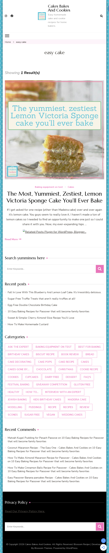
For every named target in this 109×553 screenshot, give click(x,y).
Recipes (68, 407)
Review (84, 407)
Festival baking (18, 384)
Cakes (71, 187)
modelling (15, 407)
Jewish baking (17, 399)
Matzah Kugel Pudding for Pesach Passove (32, 438)
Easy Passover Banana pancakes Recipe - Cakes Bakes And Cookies (46, 477)
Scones (13, 414)
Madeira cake (77, 399)
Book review (70, 354)
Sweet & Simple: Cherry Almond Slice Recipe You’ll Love (41, 318)
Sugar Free (32, 414)
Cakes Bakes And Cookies (59, 8)
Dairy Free (52, 377)
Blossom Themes (43, 548)
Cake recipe (66, 362)
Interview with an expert (63, 392)
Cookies (13, 377)
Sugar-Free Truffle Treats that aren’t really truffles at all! (41, 298)
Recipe (52, 407)
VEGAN (50, 414)
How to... (32, 392)
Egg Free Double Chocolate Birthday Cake (33, 305)
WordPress (71, 548)
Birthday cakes (18, 354)
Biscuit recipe (45, 354)
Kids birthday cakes (47, 399)
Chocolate (44, 369)
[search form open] (101, 16)
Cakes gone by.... (19, 369)
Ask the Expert (18, 347)
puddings (35, 407)
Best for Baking (89, 347)
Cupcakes (31, 377)
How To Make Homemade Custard (28, 324)
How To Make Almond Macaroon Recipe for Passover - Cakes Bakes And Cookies (54, 457)
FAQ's (87, 377)
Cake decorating (19, 362)
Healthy (13, 392)
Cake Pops (45, 362)
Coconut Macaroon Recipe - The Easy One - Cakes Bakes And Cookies (48, 447)
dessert (71, 377)
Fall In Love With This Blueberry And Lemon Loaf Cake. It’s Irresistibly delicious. (54, 292)
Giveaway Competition (51, 384)
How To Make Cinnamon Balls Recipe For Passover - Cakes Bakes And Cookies (53, 467)
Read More (11, 239)
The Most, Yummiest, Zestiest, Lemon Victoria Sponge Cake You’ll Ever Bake (54, 197)
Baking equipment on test (49, 187)
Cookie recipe (89, 369)
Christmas (65, 369)
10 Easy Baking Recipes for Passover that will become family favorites (48, 311)
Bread (90, 354)
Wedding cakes (72, 414)
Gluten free (82, 384)
